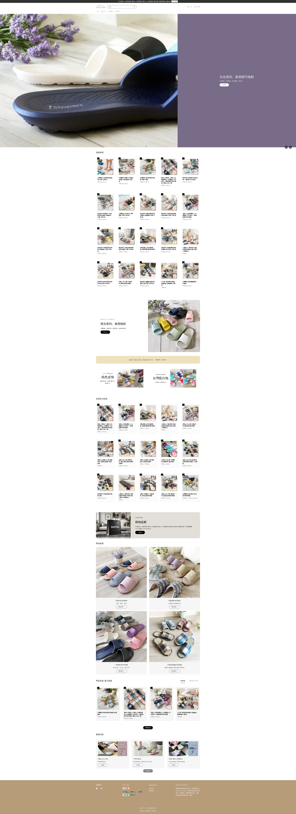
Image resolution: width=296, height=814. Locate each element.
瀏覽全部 (148, 727)
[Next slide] (290, 147)
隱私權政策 (142, 810)
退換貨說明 (148, 810)
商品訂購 (103, 11)
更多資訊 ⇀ (121, 607)
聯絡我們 (151, 788)
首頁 (98, 11)
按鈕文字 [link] (148, 771)
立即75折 (105, 332)
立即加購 (174, 1)
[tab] (183, 680)
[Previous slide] (286, 147)
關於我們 (154, 810)
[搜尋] (134, 6)
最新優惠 (117, 11)
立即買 (225, 89)
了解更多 (140, 532)
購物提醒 (111, 11)
